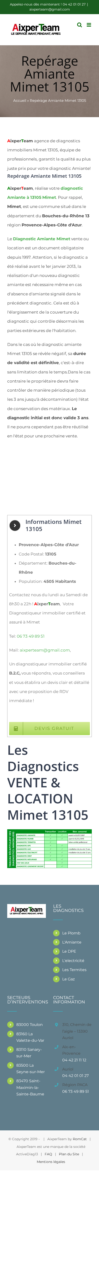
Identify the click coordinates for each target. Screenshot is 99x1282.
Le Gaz (68, 979)
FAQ (48, 1154)
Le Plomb (71, 933)
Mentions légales (51, 1162)
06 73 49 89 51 (30, 636)
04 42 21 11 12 (74, 1060)
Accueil (19, 100)
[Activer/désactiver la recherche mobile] (79, 24)
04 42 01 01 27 (75, 1075)
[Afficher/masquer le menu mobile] (89, 24)
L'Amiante (71, 942)
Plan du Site (69, 1154)
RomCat (80, 1139)
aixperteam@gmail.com (49, 9)
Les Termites (74, 969)
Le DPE (69, 951)
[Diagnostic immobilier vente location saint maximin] (49, 831)
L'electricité (73, 960)
